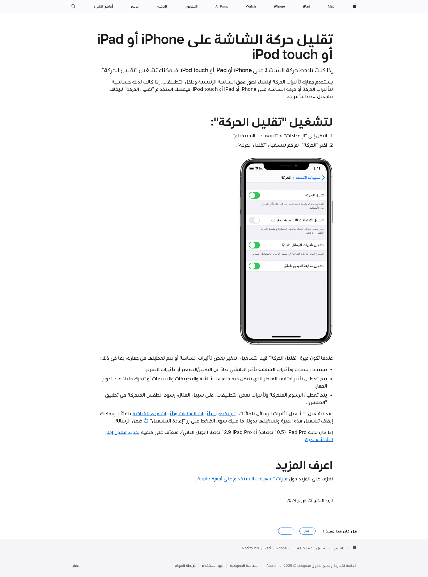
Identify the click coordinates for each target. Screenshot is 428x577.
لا (286, 531)
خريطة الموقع (185, 565)
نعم (307, 531)
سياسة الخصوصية (244, 565)
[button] (73, 6)
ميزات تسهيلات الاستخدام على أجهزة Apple (242, 479)
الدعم (339, 548)
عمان (75, 565)
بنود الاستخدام (213, 565)
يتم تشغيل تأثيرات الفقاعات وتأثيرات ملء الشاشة (185, 413)
